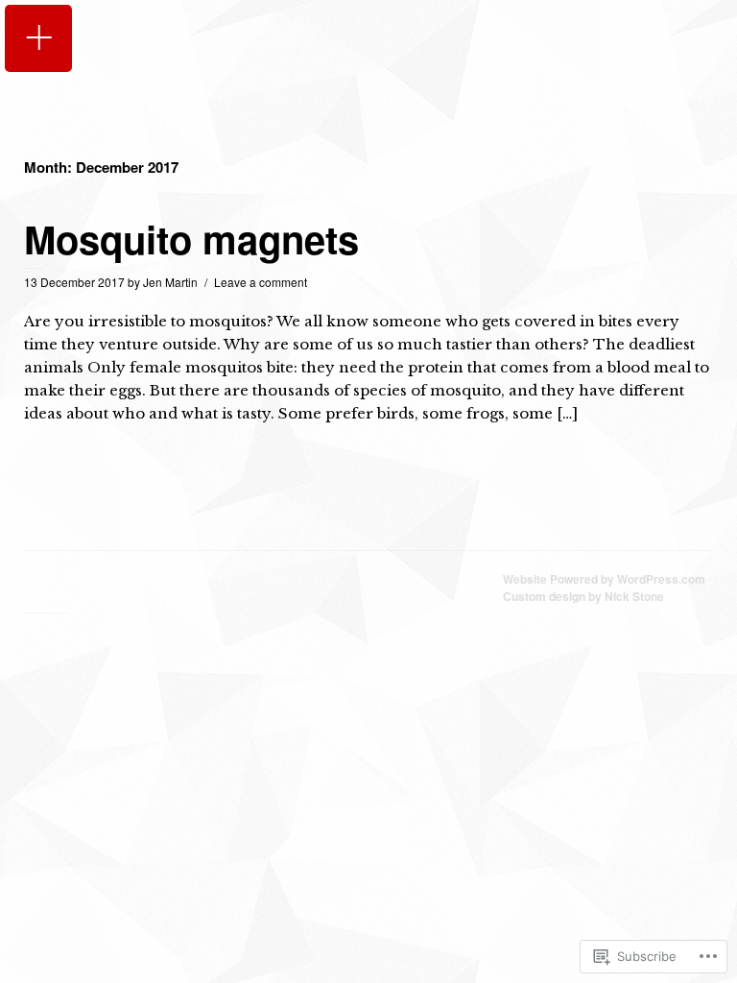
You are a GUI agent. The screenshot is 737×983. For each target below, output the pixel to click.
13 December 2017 (74, 282)
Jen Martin (170, 282)
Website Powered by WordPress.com (604, 578)
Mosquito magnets (191, 238)
